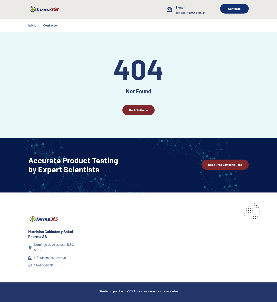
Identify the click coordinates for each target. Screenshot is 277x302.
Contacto (50, 25)
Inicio (32, 25)
